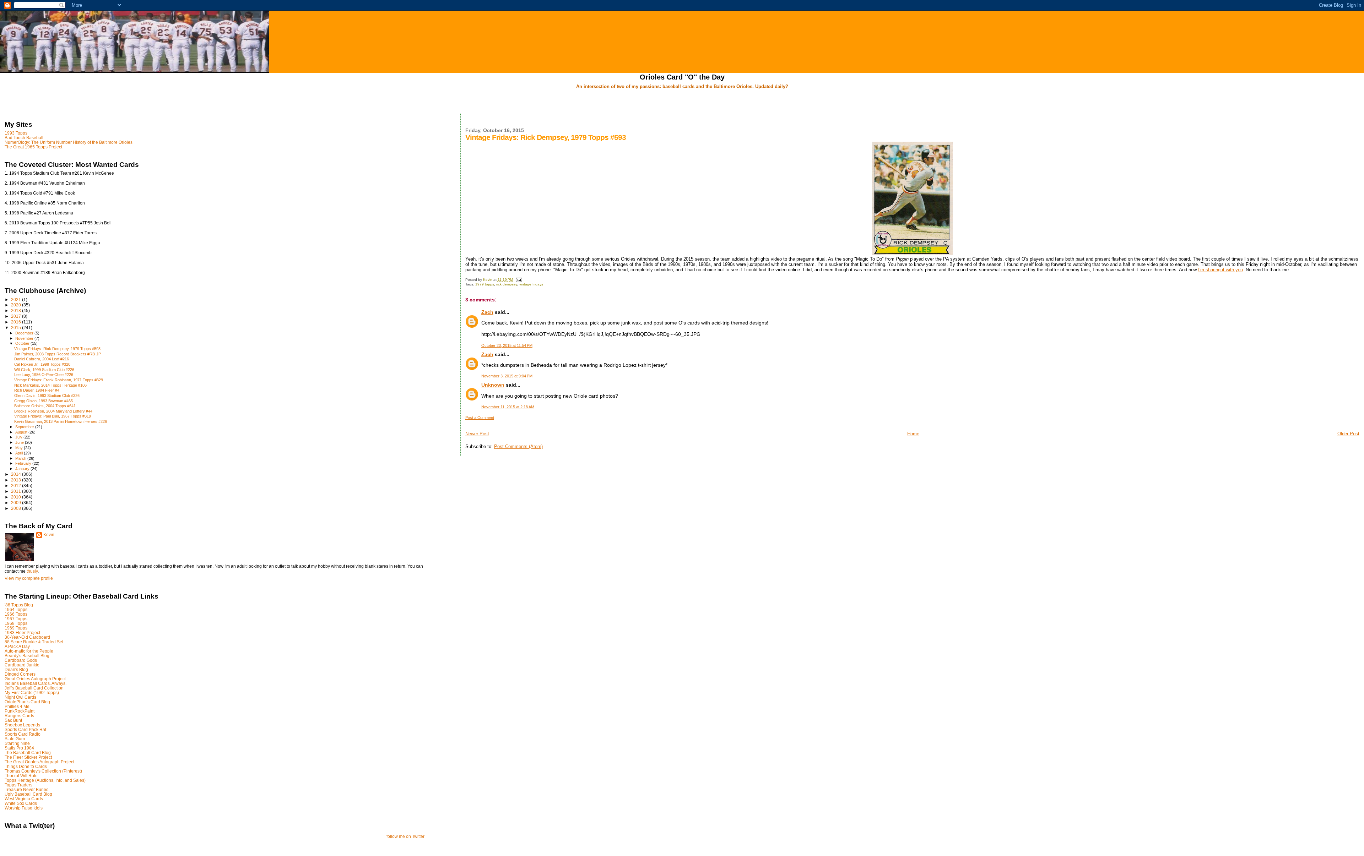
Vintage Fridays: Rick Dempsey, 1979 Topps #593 (57, 349)
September (25, 427)
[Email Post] (518, 280)
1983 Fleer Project (22, 632)
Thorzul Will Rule (21, 775)
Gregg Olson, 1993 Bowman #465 (43, 401)
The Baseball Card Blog (28, 752)
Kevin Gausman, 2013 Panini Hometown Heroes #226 (60, 421)
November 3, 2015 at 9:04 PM (506, 376)
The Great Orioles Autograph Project (39, 761)
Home (913, 433)
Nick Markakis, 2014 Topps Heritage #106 (50, 385)
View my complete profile (29, 578)
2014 (16, 474)
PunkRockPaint (19, 711)
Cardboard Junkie (22, 665)
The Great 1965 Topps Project (33, 147)
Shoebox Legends (22, 725)
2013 (16, 480)
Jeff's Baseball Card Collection (34, 688)
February (23, 463)
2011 (16, 491)
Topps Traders (18, 785)
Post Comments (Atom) (518, 446)
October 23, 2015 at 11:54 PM (506, 345)
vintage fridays (531, 284)
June (20, 442)
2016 (16, 322)
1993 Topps (16, 133)
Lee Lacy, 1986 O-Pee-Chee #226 (43, 374)
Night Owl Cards (20, 697)
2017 (16, 316)
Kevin (48, 534)
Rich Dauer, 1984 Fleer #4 (36, 390)
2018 (16, 310)
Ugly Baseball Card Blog (28, 794)
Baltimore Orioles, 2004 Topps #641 (45, 406)
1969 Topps (16, 628)
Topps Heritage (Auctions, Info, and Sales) (45, 780)
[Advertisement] (682, 102)
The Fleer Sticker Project (28, 757)
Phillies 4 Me (17, 706)
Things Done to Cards (26, 766)
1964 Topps (16, 609)
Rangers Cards (19, 715)
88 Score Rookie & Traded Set (34, 641)
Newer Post (477, 433)
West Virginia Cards (24, 798)
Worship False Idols (24, 808)
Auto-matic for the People (29, 651)
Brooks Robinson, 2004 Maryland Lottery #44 (53, 411)
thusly (32, 571)
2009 (16, 502)
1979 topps (484, 284)
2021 (16, 299)
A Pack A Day (17, 646)
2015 (16, 327)
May (19, 448)
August (21, 432)
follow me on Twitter (405, 836)
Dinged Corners (20, 674)
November (24, 338)
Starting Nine (17, 743)
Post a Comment (479, 417)
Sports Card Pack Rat (25, 729)
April (19, 453)
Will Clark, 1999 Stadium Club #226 (44, 369)
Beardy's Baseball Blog (27, 655)
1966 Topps (16, 614)
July (19, 437)
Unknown (492, 385)
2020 (16, 304)
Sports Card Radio (22, 734)
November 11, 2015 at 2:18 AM (507, 407)
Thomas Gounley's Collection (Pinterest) (43, 771)
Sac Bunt (13, 720)
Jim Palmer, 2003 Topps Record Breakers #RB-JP (57, 354)
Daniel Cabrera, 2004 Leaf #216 (41, 359)
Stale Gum (15, 738)
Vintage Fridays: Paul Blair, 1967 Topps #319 (52, 416)
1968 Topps (16, 623)
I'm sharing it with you (1220, 269)
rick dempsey (506, 284)
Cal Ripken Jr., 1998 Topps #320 (42, 364)
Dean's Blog (16, 669)
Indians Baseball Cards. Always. (35, 683)
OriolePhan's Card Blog (27, 701)
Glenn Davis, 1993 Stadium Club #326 (47, 395)
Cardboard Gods (21, 660)
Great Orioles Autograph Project (35, 678)
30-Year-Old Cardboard (27, 637)
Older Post (1348, 433)
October (23, 343)
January (23, 469)
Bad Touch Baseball (24, 137)
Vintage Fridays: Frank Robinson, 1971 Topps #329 (58, 380)
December (24, 333)
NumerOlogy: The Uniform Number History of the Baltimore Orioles (68, 142)
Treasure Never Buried (27, 789)
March (21, 458)
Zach (487, 312)
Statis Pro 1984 (19, 748)
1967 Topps (16, 618)
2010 (16, 497)
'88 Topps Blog (19, 605)
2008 (16, 508)
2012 (16, 485)
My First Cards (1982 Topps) (32, 692)
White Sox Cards (21, 803)
